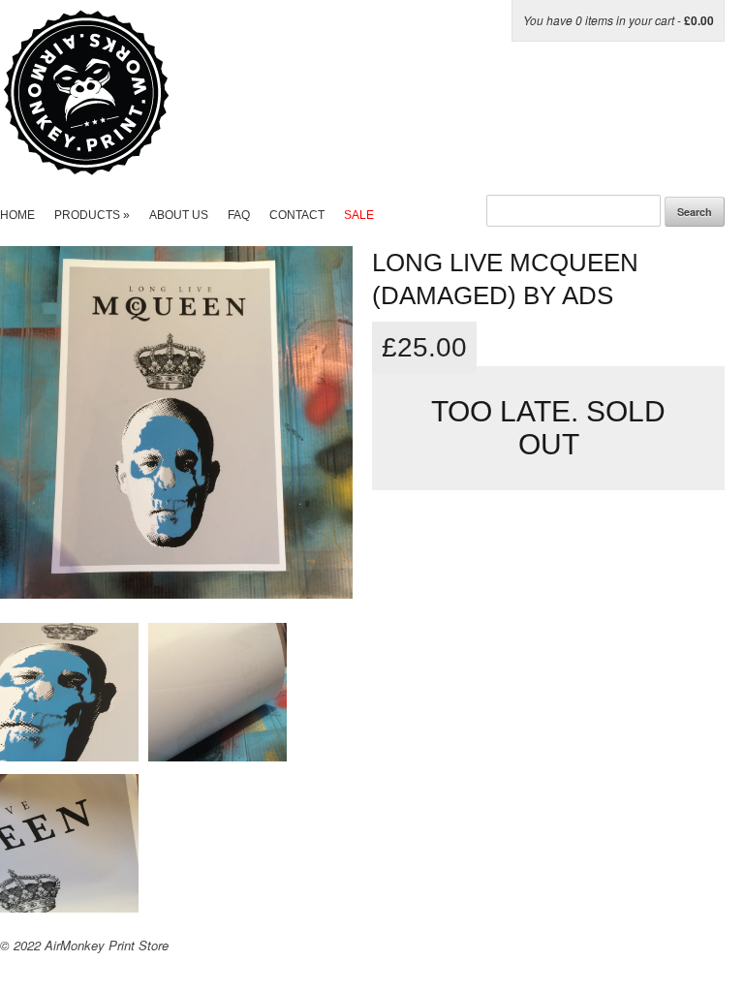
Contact (297, 215)
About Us (178, 215)
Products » (92, 215)
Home (17, 215)
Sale (359, 215)
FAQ (239, 215)
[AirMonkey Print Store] (123, 165)
